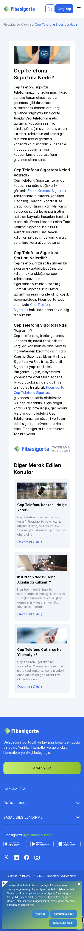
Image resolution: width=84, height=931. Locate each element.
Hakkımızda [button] (14, 789)
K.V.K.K (39, 876)
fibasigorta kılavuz (17, 24)
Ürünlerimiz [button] (15, 803)
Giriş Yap (64, 9)
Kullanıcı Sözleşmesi (61, 876)
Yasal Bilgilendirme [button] (23, 817)
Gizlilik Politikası (19, 876)
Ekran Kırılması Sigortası (47, 191)
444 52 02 (42, 768)
